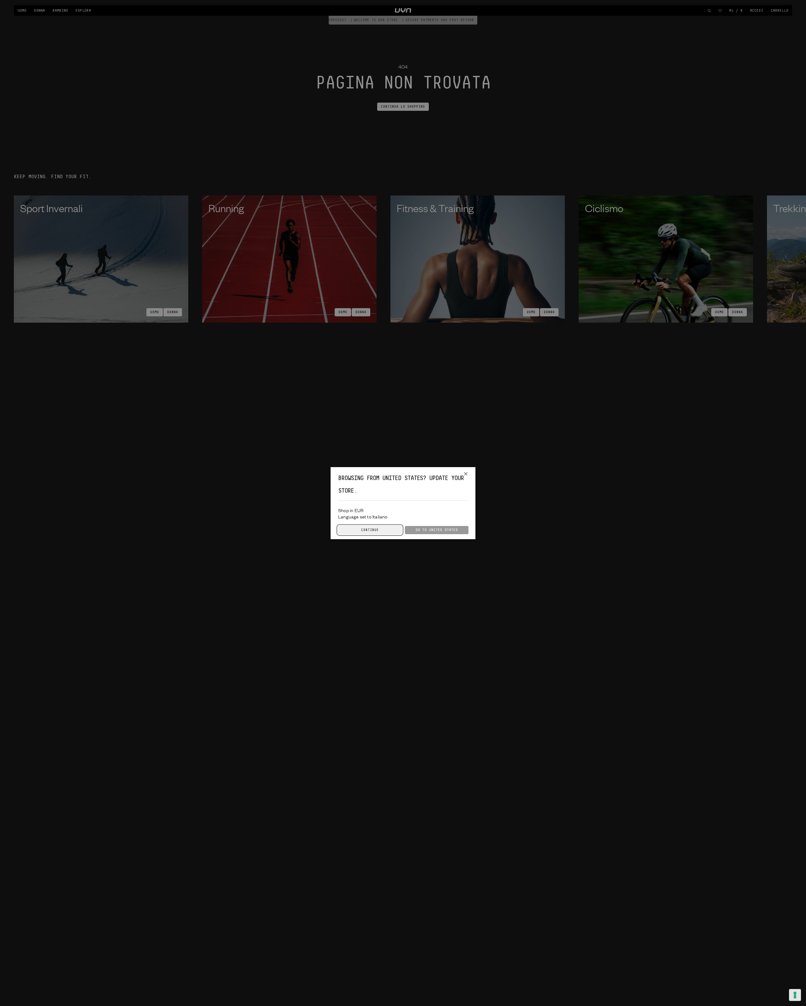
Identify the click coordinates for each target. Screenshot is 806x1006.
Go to (437, 530)
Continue (370, 530)
